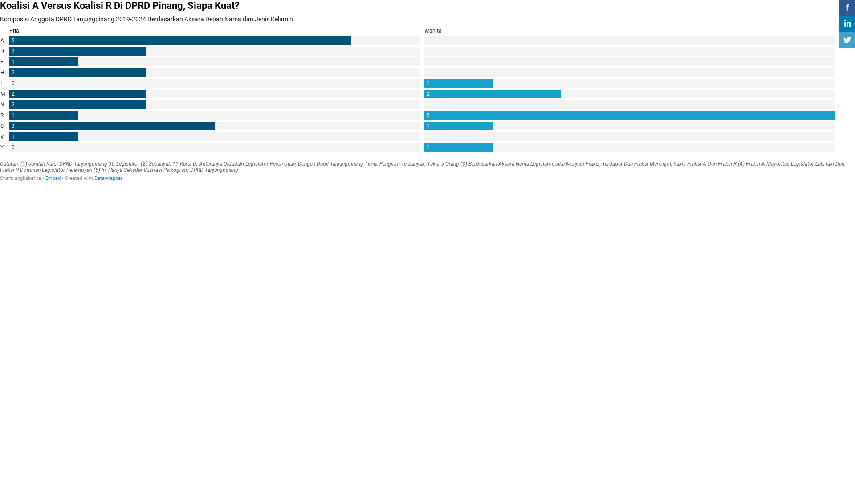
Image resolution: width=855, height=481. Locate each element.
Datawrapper (108, 178)
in (847, 23)
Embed (53, 178)
